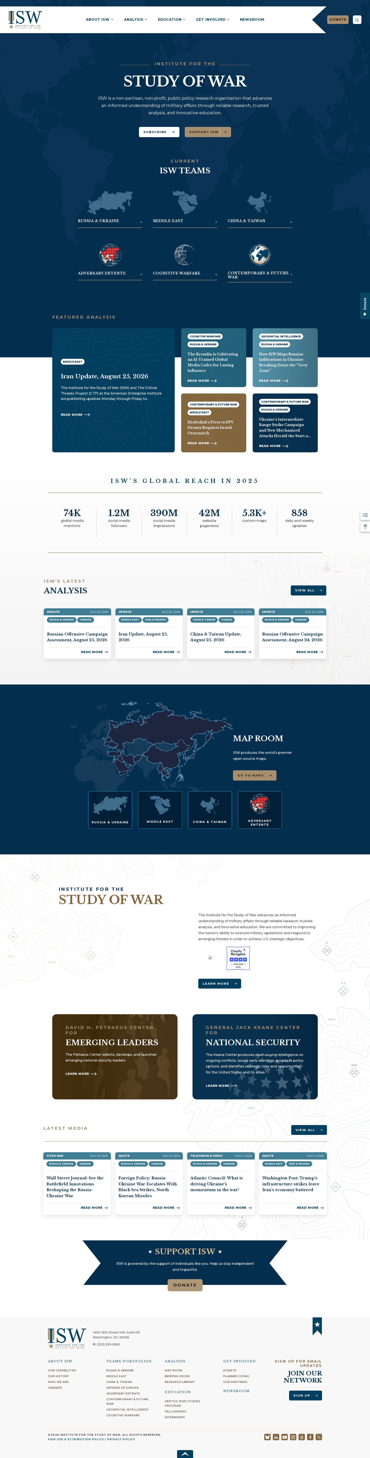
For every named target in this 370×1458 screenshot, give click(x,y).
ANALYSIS (175, 1361)
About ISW (98, 20)
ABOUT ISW (60, 1361)
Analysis (133, 20)
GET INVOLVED (239, 1361)
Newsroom (252, 20)
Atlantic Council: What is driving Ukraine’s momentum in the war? (216, 1184)
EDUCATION (178, 1392)
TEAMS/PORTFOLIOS (129, 1361)
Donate (338, 20)
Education (170, 20)
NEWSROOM (236, 1391)
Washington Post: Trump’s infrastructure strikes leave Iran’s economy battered (290, 1184)
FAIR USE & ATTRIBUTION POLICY (76, 1439)
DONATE (185, 1285)
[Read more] (110, 809)
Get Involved (211, 20)
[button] (357, 19)
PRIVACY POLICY (121, 1439)
